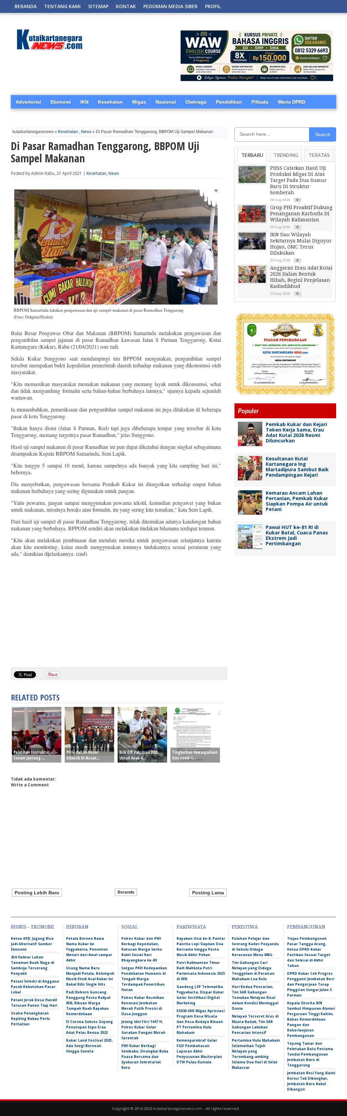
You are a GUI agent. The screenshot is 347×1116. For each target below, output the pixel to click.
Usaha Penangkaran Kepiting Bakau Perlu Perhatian (30, 1018)
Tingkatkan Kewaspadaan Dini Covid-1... (195, 755)
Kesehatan (110, 102)
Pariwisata (191, 927)
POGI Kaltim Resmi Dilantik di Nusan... (83, 755)
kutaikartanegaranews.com (177, 1108)
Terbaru (252, 155)
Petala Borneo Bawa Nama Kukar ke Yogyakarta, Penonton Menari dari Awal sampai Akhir (89, 949)
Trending (285, 155)
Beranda (26, 6)
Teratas (319, 155)
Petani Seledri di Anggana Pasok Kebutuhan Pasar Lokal (35, 986)
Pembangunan (306, 927)
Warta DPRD (291, 102)
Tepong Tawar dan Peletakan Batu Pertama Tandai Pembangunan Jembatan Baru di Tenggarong (310, 1054)
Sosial (129, 927)
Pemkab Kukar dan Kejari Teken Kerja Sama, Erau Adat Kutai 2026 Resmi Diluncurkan (296, 432)
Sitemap (98, 6)
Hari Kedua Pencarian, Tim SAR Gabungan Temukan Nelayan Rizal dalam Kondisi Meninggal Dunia (255, 997)
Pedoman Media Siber (170, 6)
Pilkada (259, 102)
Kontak (126, 6)
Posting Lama (208, 892)
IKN (84, 102)
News (86, 131)
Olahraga (195, 102)
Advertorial (28, 102)
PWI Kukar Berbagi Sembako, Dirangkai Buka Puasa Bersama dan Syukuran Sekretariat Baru (144, 1056)
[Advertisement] (116, 609)
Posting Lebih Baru (37, 892)
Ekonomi (60, 102)
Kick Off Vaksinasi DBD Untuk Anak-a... (138, 755)
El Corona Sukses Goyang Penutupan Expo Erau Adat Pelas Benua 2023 (89, 1027)
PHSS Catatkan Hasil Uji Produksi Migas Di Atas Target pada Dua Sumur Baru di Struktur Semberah (298, 180)
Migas (139, 102)
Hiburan (77, 927)
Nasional (166, 102)
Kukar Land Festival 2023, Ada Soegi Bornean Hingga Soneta (89, 1046)
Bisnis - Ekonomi (32, 927)
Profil (213, 6)
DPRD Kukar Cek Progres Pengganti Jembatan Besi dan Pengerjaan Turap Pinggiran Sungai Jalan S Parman (310, 984)
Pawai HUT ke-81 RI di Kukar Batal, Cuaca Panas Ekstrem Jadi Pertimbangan (297, 535)
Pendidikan (229, 102)
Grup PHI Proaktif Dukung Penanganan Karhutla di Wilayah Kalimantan (301, 213)
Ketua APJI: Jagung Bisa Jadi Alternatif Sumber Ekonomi (32, 944)
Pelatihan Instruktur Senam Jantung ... (31, 755)
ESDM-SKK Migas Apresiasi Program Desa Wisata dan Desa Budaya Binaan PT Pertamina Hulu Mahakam (201, 1021)
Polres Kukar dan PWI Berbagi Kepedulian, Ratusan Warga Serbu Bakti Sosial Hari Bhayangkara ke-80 (141, 949)
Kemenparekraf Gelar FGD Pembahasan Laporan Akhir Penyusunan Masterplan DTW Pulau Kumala (199, 1051)
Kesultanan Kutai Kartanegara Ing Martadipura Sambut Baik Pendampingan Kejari (297, 466)
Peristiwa (245, 927)
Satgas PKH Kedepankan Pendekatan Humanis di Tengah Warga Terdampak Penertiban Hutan (144, 979)
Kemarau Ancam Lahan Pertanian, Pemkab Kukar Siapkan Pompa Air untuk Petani (297, 501)
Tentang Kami (62, 6)
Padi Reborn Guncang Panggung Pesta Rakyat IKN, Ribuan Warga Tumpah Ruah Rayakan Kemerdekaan (88, 1003)
